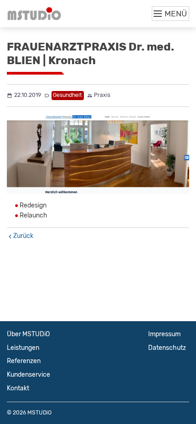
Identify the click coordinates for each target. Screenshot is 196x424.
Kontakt (18, 388)
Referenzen (24, 361)
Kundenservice (28, 375)
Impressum (164, 334)
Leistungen (23, 348)
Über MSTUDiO (28, 334)
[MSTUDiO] (34, 13)
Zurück (23, 236)
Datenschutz (167, 348)
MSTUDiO (39, 412)
